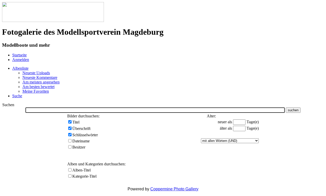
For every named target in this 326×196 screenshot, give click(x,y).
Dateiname (81, 141)
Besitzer (78, 147)
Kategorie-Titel (84, 176)
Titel (75, 122)
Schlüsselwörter (85, 135)
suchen (293, 110)
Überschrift (81, 128)
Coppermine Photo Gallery (174, 189)
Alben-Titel (81, 170)
